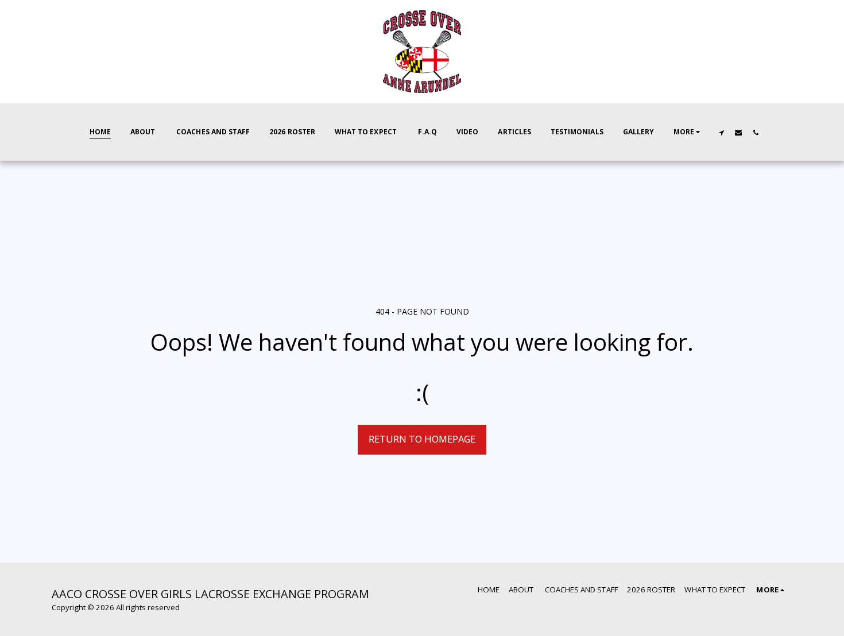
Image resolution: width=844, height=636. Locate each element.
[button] (721, 132)
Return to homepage (422, 438)
